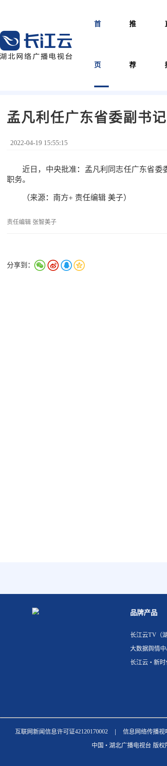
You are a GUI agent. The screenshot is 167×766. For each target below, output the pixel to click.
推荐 (133, 44)
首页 (98, 44)
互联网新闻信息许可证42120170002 (61, 731)
